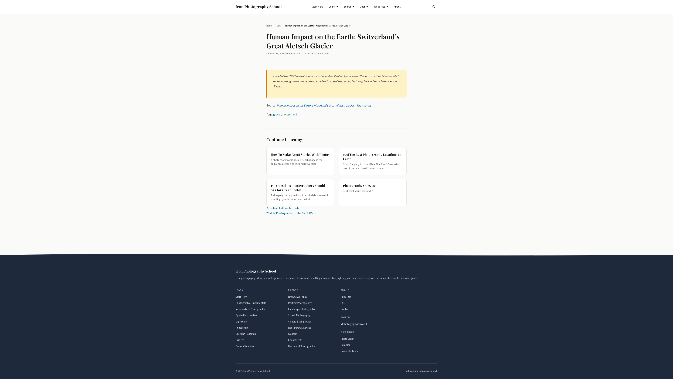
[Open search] (433, 6)
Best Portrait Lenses (299, 328)
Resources (379, 7)
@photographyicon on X (354, 324)
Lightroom (241, 322)
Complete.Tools (349, 351)
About (397, 7)
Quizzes (240, 340)
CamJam (345, 345)
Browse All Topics (298, 297)
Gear (362, 7)
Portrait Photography (300, 303)
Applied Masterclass (246, 315)
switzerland (290, 115)
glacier (277, 115)
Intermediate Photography (250, 309)
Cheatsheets (295, 340)
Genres (347, 7)
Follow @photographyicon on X (421, 371)
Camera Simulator (245, 346)
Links (279, 25)
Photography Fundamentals (251, 303)
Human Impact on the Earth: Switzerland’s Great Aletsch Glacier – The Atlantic (324, 105)
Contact (345, 309)
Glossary (292, 334)
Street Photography (299, 315)
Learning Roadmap (246, 334)
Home (269, 25)
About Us (346, 297)
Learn (332, 7)
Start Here (317, 7)
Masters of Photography (301, 346)
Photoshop (242, 328)
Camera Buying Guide (299, 322)
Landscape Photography (301, 309)
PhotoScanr (347, 339)
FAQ (343, 303)
